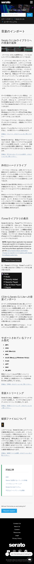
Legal (17, 535)
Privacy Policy (17, 538)
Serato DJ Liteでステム (13, 487)
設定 (7, 477)
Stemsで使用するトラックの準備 (16, 480)
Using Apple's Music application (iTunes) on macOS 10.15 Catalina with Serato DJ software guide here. (17, 253)
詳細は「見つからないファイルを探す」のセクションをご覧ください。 (16, 155)
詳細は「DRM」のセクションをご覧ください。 (16, 384)
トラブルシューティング (14, 484)
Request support (9, 511)
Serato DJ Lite (20, 19)
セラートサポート (7, 19)
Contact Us (17, 523)
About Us (17, 526)
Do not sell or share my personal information (17, 559)
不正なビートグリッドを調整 (15, 490)
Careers (17, 529)
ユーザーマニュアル (10, 22)
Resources (17, 532)
